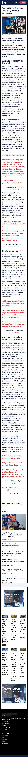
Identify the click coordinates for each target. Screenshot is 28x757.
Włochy (21, 676)
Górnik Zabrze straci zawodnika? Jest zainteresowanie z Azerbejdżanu (5, 662)
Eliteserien (12, 503)
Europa (4, 487)
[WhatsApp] (19, 497)
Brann (7, 503)
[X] (12, 497)
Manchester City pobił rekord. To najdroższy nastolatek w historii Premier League (5, 631)
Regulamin (4, 739)
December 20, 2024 (14, 246)
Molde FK (5, 505)
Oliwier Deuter (16, 490)
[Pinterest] (15, 497)
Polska (13, 639)
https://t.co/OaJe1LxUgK (11, 474)
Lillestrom (18, 503)
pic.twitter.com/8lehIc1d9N (12, 183)
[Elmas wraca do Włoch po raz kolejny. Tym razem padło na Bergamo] (23, 649)
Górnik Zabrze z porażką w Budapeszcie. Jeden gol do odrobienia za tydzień (13, 561)
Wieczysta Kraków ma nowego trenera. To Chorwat (23, 627)
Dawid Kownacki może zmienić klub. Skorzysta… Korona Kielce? (14, 628)
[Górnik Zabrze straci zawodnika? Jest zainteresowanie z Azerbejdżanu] (5, 649)
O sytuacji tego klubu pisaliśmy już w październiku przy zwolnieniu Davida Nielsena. (13, 348)
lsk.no (6, 432)
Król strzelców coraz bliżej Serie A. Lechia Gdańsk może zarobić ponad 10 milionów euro (14, 665)
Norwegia (12, 487)
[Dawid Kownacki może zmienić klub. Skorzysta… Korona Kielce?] (14, 616)
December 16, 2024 (14, 333)
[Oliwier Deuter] (8, 490)
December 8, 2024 (14, 189)
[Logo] (4, 2)
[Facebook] (8, 497)
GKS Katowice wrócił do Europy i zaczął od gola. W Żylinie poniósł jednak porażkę (13, 578)
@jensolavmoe (9, 180)
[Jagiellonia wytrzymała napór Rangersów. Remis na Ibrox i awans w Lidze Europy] (14, 522)
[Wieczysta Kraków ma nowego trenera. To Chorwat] (23, 616)
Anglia (4, 645)
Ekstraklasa (22, 637)
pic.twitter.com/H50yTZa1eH (13, 477)
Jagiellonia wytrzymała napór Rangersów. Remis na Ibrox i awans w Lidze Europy (12, 535)
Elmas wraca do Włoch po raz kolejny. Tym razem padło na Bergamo (23, 663)
